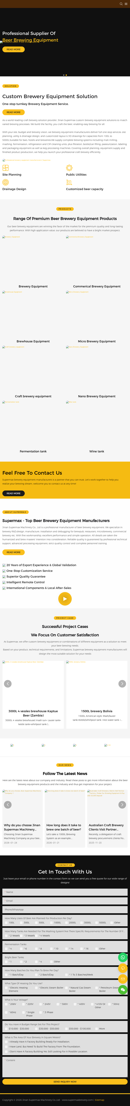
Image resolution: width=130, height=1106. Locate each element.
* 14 (71, 948)
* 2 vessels (14, 935)
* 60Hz (12, 1012)
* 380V (64, 1004)
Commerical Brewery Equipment (96, 286)
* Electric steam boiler (51, 987)
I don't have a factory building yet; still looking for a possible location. (48, 1051)
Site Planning (11, 174)
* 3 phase (48, 1012)
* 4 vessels (44, 935)
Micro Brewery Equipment (97, 341)
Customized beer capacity (84, 189)
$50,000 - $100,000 (80, 1028)
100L (11, 922)
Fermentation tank (33, 451)
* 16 (86, 948)
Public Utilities (76, 174)
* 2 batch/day (46, 974)
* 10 (56, 948)
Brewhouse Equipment (33, 341)
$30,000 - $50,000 (49, 1028)
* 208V (12, 1004)
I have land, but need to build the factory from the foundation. (44, 1046)
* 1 (10, 961)
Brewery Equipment (33, 286)
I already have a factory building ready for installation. (39, 1041)
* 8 (40, 948)
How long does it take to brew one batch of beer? (21, 827)
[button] (63, 75)
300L (26, 922)
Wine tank (96, 451)
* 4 (10, 948)
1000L (57, 922)
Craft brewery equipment (33, 396)
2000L (72, 922)
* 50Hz (115, 1004)
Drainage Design (14, 189)
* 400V (81, 1004)
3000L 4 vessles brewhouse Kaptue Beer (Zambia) (33, 713)
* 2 (25, 961)
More (102, 1028)
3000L (87, 922)
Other (117, 922)
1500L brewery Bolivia (96, 711)
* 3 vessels (29, 935)
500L (41, 922)
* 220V (29, 1004)
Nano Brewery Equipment (96, 396)
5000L (102, 922)
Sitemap (99, 1100)
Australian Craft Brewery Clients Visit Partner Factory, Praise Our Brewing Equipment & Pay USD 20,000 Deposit (63, 828)
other (102, 948)
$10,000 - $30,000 (19, 1028)
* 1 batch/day (16, 974)
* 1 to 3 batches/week (81, 974)
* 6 (25, 948)
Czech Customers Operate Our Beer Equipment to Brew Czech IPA (103, 828)
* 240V (46, 1004)
